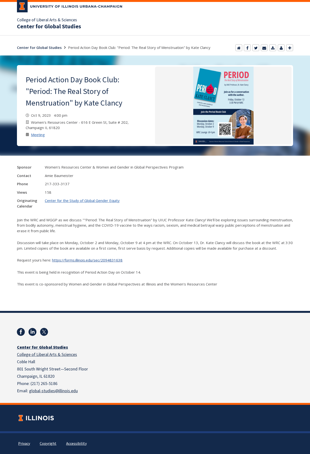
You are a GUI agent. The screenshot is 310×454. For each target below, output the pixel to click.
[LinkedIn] (32, 332)
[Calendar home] (238, 47)
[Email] (264, 47)
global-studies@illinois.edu (53, 391)
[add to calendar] (272, 47)
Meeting (38, 134)
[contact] (281, 47)
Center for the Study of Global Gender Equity (82, 200)
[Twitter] (255, 47)
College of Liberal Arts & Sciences (47, 20)
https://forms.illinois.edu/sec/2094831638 (87, 260)
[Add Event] (289, 47)
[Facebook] (247, 47)
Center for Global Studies (49, 26)
